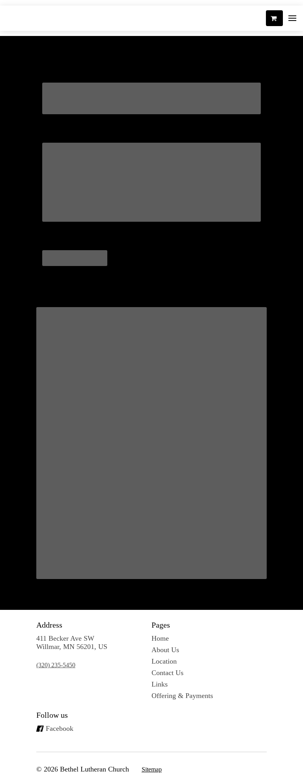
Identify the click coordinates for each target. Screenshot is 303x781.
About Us (165, 650)
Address (49, 625)
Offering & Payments (182, 696)
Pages (161, 625)
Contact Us (167, 673)
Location (164, 661)
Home (160, 638)
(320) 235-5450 (55, 665)
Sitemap (152, 769)
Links (160, 684)
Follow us (52, 715)
